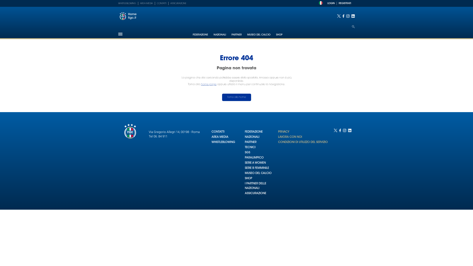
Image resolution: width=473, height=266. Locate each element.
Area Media (146, 3)
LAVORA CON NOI (290, 137)
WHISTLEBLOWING (223, 142)
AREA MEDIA (220, 137)
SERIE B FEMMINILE (257, 168)
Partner (237, 35)
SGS (247, 152)
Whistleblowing (127, 3)
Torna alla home (236, 97)
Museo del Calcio (258, 35)
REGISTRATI (345, 3)
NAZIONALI (252, 137)
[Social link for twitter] (339, 16)
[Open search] (353, 26)
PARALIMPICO (254, 157)
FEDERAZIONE (254, 132)
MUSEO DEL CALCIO (258, 173)
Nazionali (220, 35)
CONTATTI (218, 132)
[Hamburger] (120, 34)
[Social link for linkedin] (353, 16)
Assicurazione (178, 3)
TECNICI (250, 147)
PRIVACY (283, 132)
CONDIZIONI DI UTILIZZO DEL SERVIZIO (303, 142)
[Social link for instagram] (348, 16)
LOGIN (331, 3)
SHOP (248, 178)
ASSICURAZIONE (255, 193)
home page (209, 84)
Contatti (161, 3)
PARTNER (250, 142)
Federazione (200, 35)
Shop (279, 35)
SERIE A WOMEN (255, 163)
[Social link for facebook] (343, 16)
